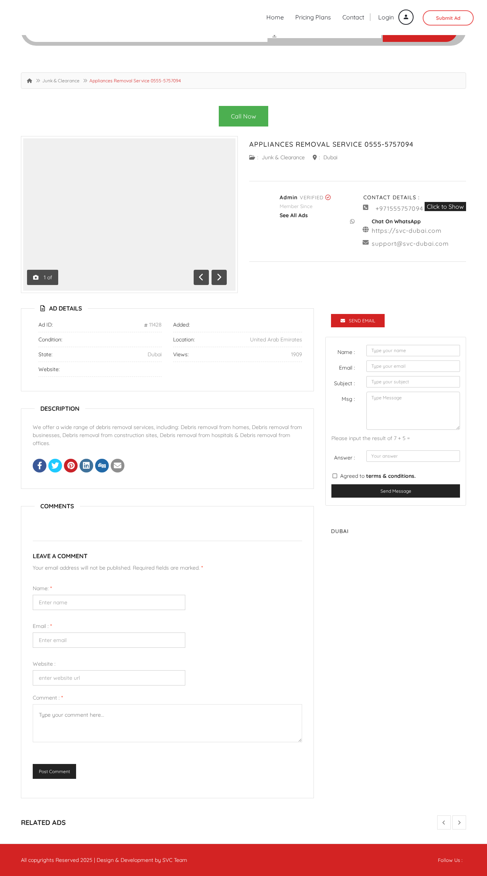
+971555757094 (399, 208)
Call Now (243, 116)
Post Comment (54, 771)
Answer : (344, 457)
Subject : (344, 383)
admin (289, 197)
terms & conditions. (390, 475)
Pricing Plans (313, 17)
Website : (44, 663)
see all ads (294, 215)
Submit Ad (448, 18)
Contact (353, 17)
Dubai (330, 157)
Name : (346, 352)
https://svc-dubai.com (407, 230)
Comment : (48, 697)
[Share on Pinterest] (71, 466)
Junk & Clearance (61, 80)
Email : (42, 626)
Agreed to (377, 475)
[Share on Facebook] (39, 466)
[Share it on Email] (117, 466)
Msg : (348, 399)
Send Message (395, 491)
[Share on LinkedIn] (86, 466)
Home (275, 17)
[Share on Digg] (102, 466)
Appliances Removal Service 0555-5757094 (331, 144)
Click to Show (445, 206)
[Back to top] (462, 828)
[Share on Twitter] (55, 466)
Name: (42, 588)
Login (386, 17)
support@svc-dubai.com (410, 243)
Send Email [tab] (362, 320)
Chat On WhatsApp (396, 221)
